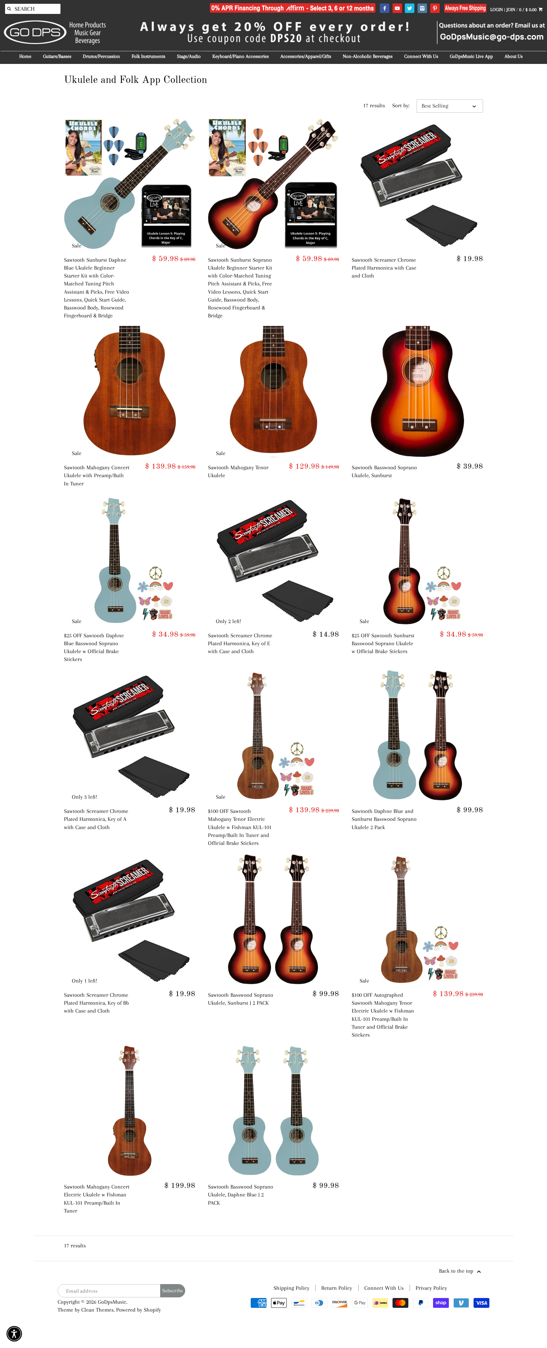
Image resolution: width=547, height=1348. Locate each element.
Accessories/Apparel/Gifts (305, 56)
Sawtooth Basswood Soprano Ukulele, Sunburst (384, 471)
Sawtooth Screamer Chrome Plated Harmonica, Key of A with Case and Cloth (96, 819)
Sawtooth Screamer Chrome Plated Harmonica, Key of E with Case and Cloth (240, 643)
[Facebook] (384, 8)
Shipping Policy (291, 1288)
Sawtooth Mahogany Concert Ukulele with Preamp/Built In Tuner (96, 475)
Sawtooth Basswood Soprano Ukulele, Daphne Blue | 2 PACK (240, 1194)
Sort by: (400, 105)
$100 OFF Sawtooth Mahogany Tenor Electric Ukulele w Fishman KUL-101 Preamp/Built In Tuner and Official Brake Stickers (240, 827)
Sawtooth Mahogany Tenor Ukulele (238, 471)
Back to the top (457, 1271)
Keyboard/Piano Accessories (240, 56)
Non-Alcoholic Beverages (368, 56)
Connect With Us (421, 56)
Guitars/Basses (57, 56)
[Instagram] (422, 8)
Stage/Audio (189, 56)
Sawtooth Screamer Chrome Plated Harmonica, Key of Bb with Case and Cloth (96, 1003)
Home (25, 56)
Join (510, 9)
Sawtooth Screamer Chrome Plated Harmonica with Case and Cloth (384, 268)
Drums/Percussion (101, 56)
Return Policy (336, 1288)
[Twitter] (409, 8)
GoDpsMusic (112, 1302)
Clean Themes (97, 1310)
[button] (14, 1334)
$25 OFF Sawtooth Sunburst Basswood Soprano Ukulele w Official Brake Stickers (383, 643)
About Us (514, 56)
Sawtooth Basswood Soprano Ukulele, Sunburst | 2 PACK (240, 999)
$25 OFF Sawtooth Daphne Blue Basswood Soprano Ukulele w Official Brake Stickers (94, 647)
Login (496, 9)
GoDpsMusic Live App (471, 56)
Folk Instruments (148, 56)
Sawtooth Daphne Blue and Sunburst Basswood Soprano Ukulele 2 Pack (384, 819)
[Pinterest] (434, 8)
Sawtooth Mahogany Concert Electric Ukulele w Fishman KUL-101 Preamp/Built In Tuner (96, 1198)
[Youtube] (397, 8)
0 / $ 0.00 (528, 9)
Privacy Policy (431, 1288)
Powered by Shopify (138, 1310)
